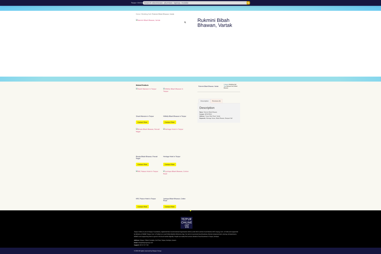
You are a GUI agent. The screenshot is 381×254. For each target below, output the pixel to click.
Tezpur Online (137, 3)
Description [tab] (205, 101)
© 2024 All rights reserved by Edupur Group (147, 251)
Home (138, 14)
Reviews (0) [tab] (216, 101)
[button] (185, 22)
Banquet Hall (230, 86)
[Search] (248, 3)
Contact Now (142, 122)
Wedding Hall (146, 14)
